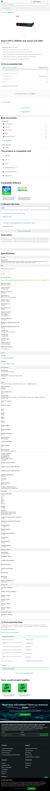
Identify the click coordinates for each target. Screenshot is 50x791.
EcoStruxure (28, 763)
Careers (4, 763)
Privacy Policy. (35, 730)
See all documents (7, 140)
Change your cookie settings (20, 788)
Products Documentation (7, 748)
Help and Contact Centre (31, 748)
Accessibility (4, 769)
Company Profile (6, 765)
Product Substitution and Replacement (11, 754)
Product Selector (6, 752)
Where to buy (28, 754)
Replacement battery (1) (7, 47)
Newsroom (4, 771)
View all (8, 12)
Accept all (31, 788)
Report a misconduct (7, 767)
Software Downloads (7, 750)
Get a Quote (28, 752)
